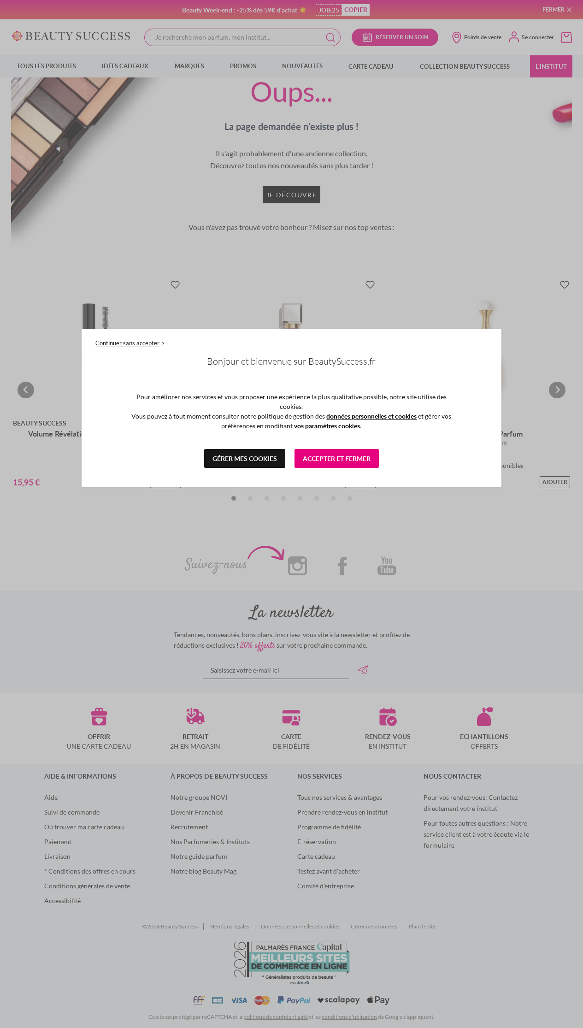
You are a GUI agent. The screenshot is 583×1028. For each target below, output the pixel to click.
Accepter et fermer (337, 458)
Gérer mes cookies (244, 458)
